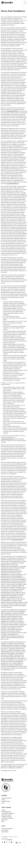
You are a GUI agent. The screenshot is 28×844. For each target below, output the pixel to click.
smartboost (9, 839)
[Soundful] (7, 780)
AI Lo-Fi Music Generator (7, 813)
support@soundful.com (12, 111)
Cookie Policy (4, 832)
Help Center (4, 820)
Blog (2, 821)
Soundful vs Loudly (6, 816)
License (3, 810)
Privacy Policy (4, 830)
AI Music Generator (7, 781)
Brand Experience (6, 801)
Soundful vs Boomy (6, 815)
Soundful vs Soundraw (7, 818)
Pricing (3, 799)
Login (2, 803)
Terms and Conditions (7, 828)
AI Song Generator (6, 811)
